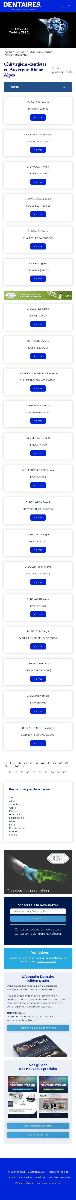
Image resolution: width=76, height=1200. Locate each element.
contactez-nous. (46, 961)
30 (66, 762)
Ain (11, 797)
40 (28, 772)
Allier (12, 801)
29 (60, 762)
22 (20, 762)
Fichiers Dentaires (59, 1177)
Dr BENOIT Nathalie (38, 696)
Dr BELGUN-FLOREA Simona (38, 470)
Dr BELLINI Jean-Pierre (38, 566)
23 (25, 762)
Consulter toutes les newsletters (38, 929)
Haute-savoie (17, 818)
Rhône (13, 831)
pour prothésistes (38, 1134)
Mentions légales (58, 1171)
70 (46, 772)
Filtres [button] (14, 86)
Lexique (40, 1177)
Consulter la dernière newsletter (38, 933)
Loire (12, 824)
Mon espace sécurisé (48, 1183)
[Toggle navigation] (69, 5)
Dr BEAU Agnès (38, 263)
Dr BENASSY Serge (38, 631)
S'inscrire (38, 918)
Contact (10, 1177)
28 (54, 762)
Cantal (12, 808)
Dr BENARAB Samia (38, 599)
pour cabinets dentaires (38, 1125)
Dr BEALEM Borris (38, 231)
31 (6, 766)
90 (58, 772)
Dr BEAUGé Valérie (38, 341)
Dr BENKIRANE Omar (38, 663)
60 (40, 772)
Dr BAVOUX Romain (38, 166)
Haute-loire (15, 814)
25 (37, 762)
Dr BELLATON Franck (38, 502)
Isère (12, 821)
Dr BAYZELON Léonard (38, 199)
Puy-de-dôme (17, 828)
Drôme (13, 811)
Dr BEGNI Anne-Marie (38, 405)
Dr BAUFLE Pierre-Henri (38, 134)
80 (52, 772)
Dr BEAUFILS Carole (38, 309)
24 (31, 762)
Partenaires (25, 1177)
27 (49, 762)
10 (10, 772)
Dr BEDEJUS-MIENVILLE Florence (38, 373)
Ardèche (14, 804)
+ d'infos (38, 117)
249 (17, 766)
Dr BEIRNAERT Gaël (38, 438)
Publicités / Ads (24, 1183)
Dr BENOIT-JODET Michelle (38, 728)
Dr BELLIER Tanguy (38, 534)
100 (65, 772)
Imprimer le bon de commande (38, 1027)
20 (15, 772)
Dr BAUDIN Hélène (38, 102)
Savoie (13, 834)
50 (34, 772)
